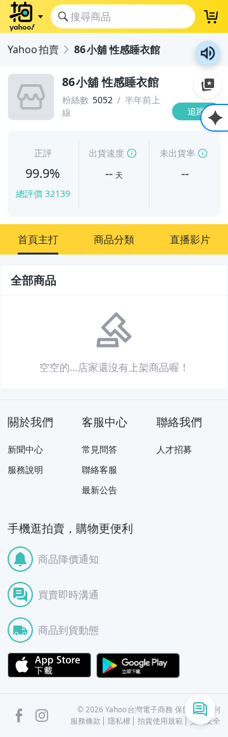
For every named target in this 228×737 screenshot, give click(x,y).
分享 (199, 136)
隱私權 (119, 721)
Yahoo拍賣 (33, 49)
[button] (38, 239)
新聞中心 (25, 449)
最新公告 (99, 490)
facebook (19, 715)
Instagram (41, 715)
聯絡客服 (99, 469)
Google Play (138, 665)
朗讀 (207, 53)
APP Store (49, 665)
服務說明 (25, 469)
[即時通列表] (200, 709)
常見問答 (99, 449)
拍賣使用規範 (160, 721)
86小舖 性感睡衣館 (117, 49)
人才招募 (174, 449)
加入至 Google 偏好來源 (207, 85)
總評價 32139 (43, 193)
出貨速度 (106, 153)
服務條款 (85, 721)
